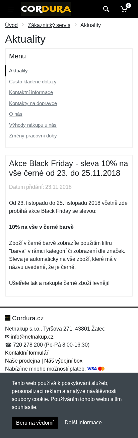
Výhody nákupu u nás (33, 125)
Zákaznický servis (49, 25)
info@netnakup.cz (32, 337)
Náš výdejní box (63, 361)
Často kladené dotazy (33, 81)
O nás (15, 114)
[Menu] (11, 9)
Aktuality (18, 70)
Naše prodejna (22, 361)
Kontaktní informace (31, 92)
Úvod (11, 25)
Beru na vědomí (35, 423)
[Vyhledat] (105, 9)
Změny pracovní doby (33, 135)
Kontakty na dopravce (33, 103)
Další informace (83, 422)
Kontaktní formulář (26, 353)
